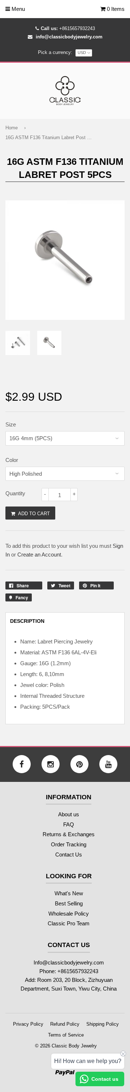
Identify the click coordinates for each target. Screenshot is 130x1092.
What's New (69, 893)
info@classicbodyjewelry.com (69, 36)
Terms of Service (66, 1035)
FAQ (68, 824)
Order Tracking (68, 844)
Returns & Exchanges (69, 834)
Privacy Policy (28, 1024)
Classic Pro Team (69, 923)
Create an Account (39, 554)
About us (68, 814)
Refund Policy (64, 1024)
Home (11, 127)
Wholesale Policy (68, 913)
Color (11, 460)
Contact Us (68, 854)
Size (10, 424)
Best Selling (69, 903)
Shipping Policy (102, 1024)
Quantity (15, 493)
